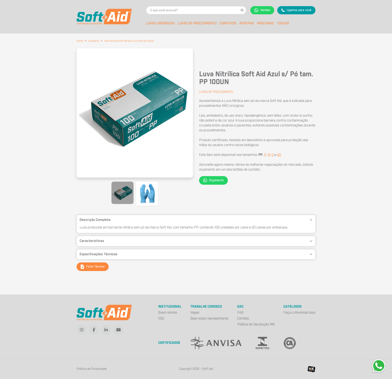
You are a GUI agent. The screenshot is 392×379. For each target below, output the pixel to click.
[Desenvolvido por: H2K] (311, 369)
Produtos (93, 41)
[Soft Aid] (104, 17)
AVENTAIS (246, 23)
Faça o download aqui (299, 312)
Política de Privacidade (92, 369)
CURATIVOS (227, 23)
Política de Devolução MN (256, 324)
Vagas (194, 312)
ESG (161, 318)
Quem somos (167, 312)
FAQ (240, 312)
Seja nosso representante (209, 318)
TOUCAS (283, 23)
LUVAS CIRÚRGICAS (160, 23)
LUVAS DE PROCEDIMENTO (197, 23)
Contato (243, 318)
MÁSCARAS (265, 23)
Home (80, 41)
